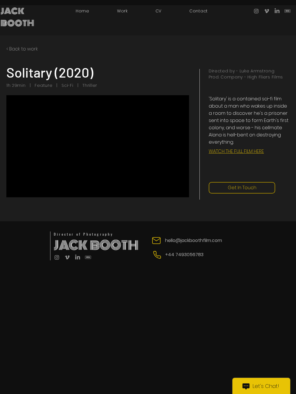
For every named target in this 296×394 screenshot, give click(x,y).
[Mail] (156, 240)
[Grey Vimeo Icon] (267, 11)
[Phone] (157, 254)
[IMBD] (287, 11)
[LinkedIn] (277, 11)
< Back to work (22, 49)
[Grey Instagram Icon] (256, 11)
